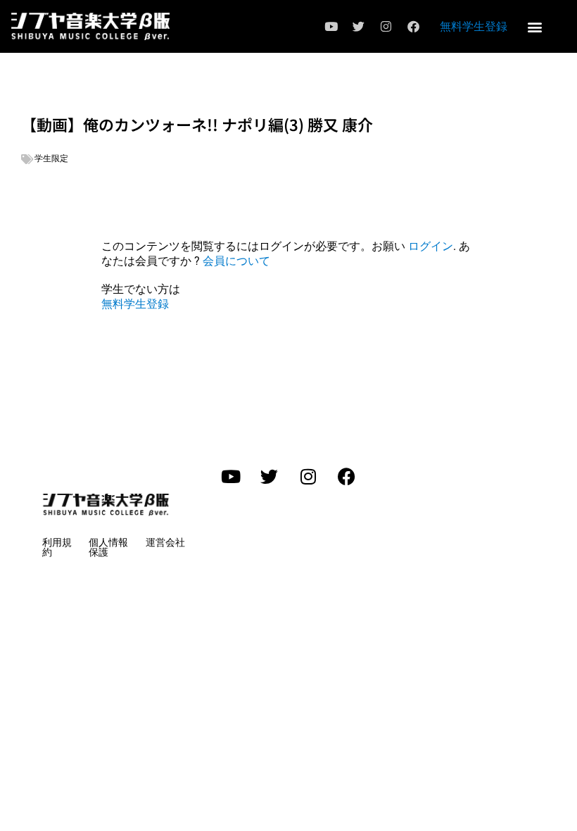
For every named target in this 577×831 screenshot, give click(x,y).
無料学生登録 (473, 26)
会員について (236, 261)
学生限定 (51, 158)
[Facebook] (414, 27)
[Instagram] (386, 27)
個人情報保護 (108, 547)
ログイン (430, 246)
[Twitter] (359, 27)
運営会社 (165, 542)
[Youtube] (331, 27)
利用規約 (57, 547)
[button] (535, 26)
